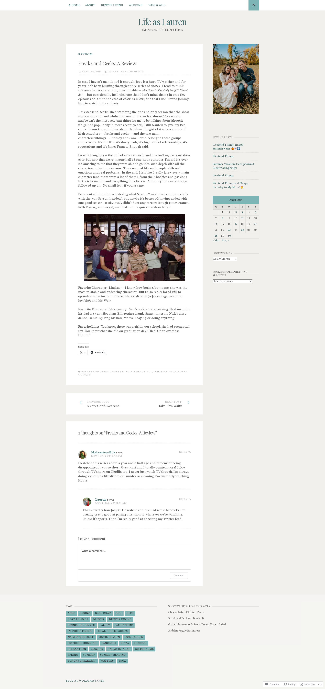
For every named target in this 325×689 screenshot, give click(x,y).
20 (255, 224)
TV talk (84, 375)
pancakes (109, 643)
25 (242, 229)
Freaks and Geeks (95, 371)
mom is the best (81, 637)
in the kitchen (80, 631)
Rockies (97, 649)
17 (236, 224)
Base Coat (103, 613)
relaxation (77, 649)
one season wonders (170, 371)
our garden (134, 637)
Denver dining (120, 619)
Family (105, 625)
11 (242, 218)
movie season (109, 637)
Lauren (113, 71)
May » (225, 240)
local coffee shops (112, 631)
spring (73, 654)
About (90, 5)
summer (89, 654)
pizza (125, 643)
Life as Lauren (162, 21)
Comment (179, 575)
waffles (107, 660)
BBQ (119, 613)
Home (76, 5)
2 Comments (134, 71)
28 (216, 235)
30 (229, 235)
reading (140, 643)
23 (229, 229)
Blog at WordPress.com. (85, 680)
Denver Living (112, 5)
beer (130, 613)
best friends (78, 619)
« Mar (216, 240)
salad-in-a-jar (119, 649)
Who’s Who (157, 5)
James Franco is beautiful (131, 371)
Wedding (136, 5)
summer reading (113, 654)
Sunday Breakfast (82, 660)
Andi (71, 613)
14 (216, 224)
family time (124, 625)
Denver (98, 619)
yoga (122, 660)
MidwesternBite (103, 452)
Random (85, 54)
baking (85, 613)
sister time (144, 649)
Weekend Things (223, 156)
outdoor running (82, 643)
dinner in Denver (81, 625)
